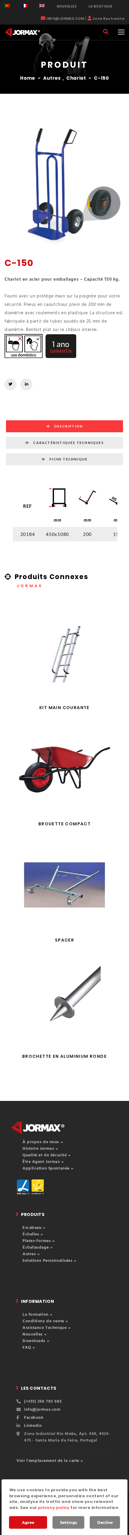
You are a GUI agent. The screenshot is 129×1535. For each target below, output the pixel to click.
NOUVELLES (66, 6)
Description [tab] (68, 426)
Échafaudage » (37, 1247)
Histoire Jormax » (40, 1148)
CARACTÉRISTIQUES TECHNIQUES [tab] (68, 443)
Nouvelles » (34, 1334)
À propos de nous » (42, 1142)
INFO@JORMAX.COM (65, 18)
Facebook (34, 1417)
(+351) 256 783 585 (43, 1401)
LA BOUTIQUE (100, 6)
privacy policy (54, 1507)
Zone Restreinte (108, 18)
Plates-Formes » (38, 1241)
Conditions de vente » (45, 1321)
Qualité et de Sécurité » (46, 1155)
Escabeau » (34, 1227)
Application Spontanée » (48, 1168)
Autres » (31, 1254)
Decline (105, 1522)
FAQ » (28, 1347)
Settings (68, 1522)
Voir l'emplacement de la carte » (49, 1460)
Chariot (76, 78)
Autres (52, 78)
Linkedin (33, 1425)
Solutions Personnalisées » (49, 1260)
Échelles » (32, 1234)
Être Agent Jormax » (43, 1161)
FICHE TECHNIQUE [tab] (68, 459)
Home (27, 78)
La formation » (37, 1314)
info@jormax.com (42, 1409)
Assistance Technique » (46, 1327)
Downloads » (35, 1341)
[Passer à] (7, 5)
